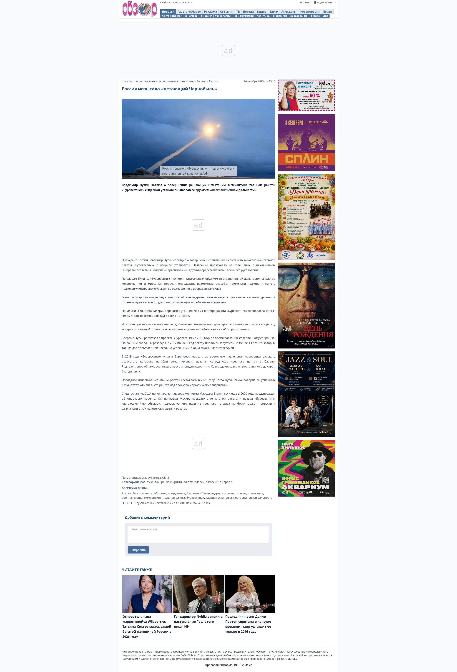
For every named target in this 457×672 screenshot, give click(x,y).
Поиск (327, 12)
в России (206, 15)
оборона (160, 493)
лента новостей (172, 15)
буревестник (195, 498)
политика (263, 15)
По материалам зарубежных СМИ (145, 478)
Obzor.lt (210, 651)
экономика (280, 15)
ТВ (238, 12)
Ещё (325, 15)
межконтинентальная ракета (164, 498)
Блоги (273, 12)
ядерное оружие (222, 493)
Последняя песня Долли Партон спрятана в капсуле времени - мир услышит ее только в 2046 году (248, 624)
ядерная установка (218, 498)
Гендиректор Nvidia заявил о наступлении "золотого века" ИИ (198, 621)
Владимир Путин (198, 493)
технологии (223, 15)
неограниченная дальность (252, 498)
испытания (255, 493)
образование (298, 15)
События (226, 12)
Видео (261, 12)
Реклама (210, 12)
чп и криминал (244, 15)
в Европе (212, 81)
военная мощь (132, 498)
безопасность (143, 493)
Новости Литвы (286, 658)
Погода (248, 12)
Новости (168, 12)
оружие (241, 493)
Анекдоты (289, 12)
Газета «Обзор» (189, 12)
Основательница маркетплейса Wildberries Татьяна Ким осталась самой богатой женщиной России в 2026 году (146, 626)
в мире (315, 15)
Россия (127, 493)
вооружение (176, 493)
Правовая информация (221, 665)
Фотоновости (310, 12)
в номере (191, 15)
